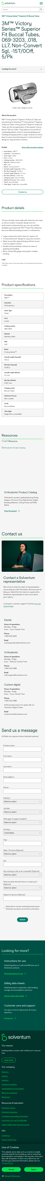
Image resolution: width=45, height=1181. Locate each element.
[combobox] (22, 9)
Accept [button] (11, 1169)
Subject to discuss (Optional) (14, 895)
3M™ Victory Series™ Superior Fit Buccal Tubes (20, 16)
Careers (5, 1076)
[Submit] (41, 9)
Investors (5, 1080)
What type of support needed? (15, 819)
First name (7, 756)
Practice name (9, 746)
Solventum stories (8, 1108)
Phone (6, 787)
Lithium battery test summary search (15, 1125)
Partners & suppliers (9, 1084)
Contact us (6, 1136)
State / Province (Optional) (13, 850)
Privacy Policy (7, 1163)
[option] (22, 95)
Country (6, 829)
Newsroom (6, 1097)
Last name (7, 767)
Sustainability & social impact (13, 1089)
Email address (9, 777)
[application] (22, 93)
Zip (5, 861)
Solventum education (10, 1112)
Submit (22, 920)
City (5, 840)
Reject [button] (33, 1169)
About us (5, 1072)
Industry (6, 798)
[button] (11, 1176)
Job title (6, 808)
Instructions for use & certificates (14, 1121)
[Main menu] (41, 3)
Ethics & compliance (9, 1093)
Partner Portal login (9, 1140)
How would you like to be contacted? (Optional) (21, 871)
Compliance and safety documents (15, 1116)
